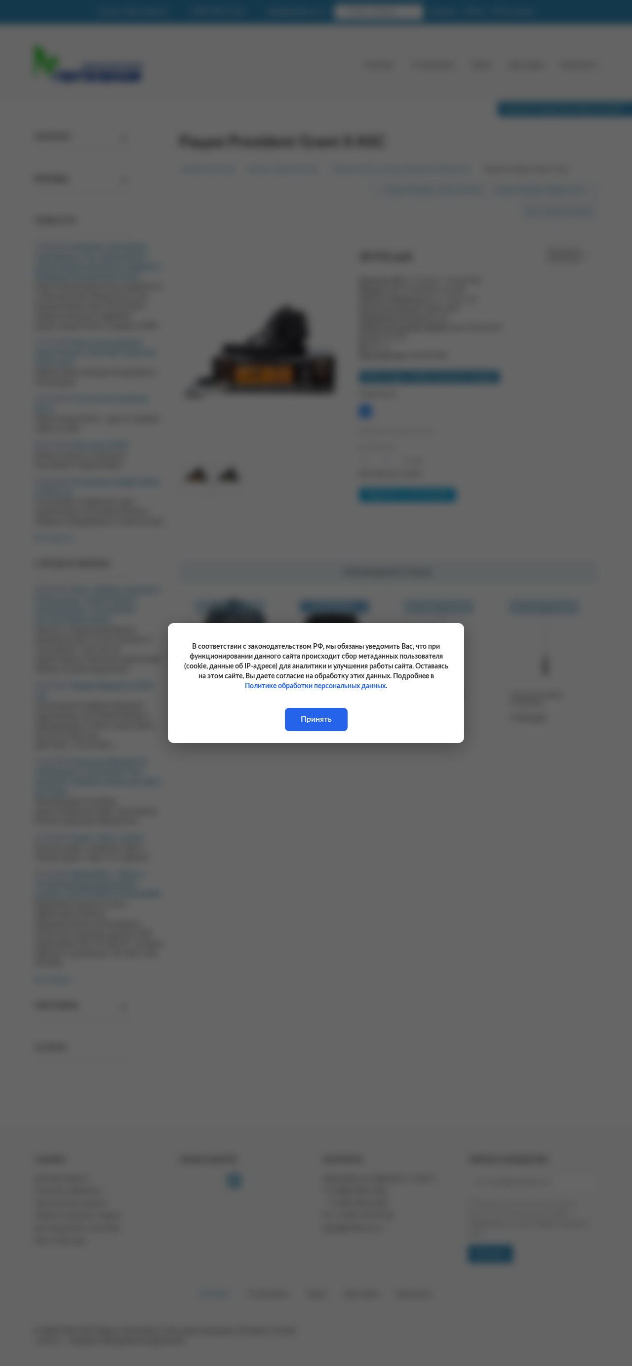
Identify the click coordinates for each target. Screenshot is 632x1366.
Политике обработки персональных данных (315, 686)
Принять (316, 719)
